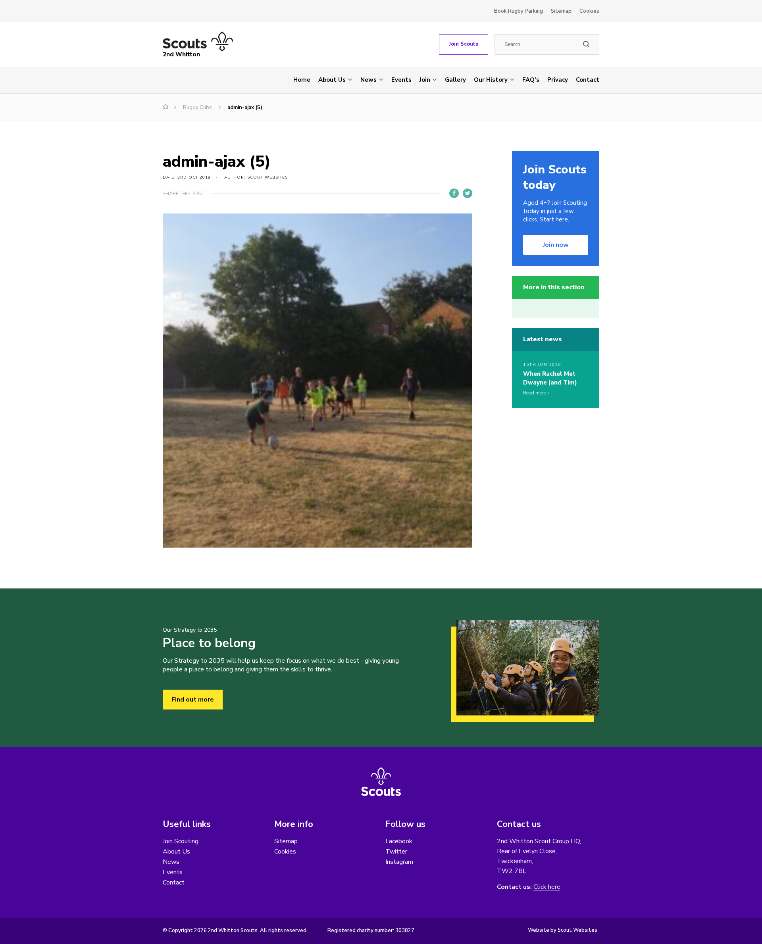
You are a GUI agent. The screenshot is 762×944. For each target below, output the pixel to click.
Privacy (557, 80)
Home (301, 80)
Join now (556, 244)
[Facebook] (454, 193)
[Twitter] (467, 193)
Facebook (398, 841)
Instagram (399, 861)
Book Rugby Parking (518, 11)
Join (424, 80)
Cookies (589, 11)
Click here (546, 887)
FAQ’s (530, 80)
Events (401, 80)
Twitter (396, 851)
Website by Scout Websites (562, 930)
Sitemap (561, 11)
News (368, 80)
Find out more (192, 699)
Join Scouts (463, 44)
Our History (491, 80)
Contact (587, 80)
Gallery (455, 80)
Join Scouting (180, 841)
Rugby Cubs (197, 107)
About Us (332, 80)
